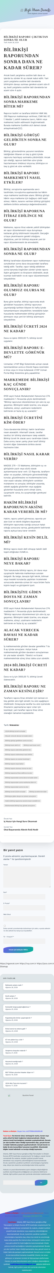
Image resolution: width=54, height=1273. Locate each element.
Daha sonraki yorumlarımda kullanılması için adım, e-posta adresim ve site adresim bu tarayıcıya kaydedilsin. (26, 929)
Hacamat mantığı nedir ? (14, 1061)
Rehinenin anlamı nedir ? (14, 985)
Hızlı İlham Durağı (38, 10)
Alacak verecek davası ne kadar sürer (18, 736)
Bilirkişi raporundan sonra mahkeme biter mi (20, 782)
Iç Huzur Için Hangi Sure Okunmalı (20, 821)
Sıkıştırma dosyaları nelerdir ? (16, 1051)
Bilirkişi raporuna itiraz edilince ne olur (18, 773)
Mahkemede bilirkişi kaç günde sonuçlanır (20, 805)
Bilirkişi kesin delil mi (12, 745)
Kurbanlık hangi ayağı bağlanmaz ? (17, 1007)
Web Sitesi (7, 914)
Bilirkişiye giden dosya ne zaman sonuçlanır (20, 796)
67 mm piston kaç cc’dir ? (14, 1040)
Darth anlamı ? (10, 996)
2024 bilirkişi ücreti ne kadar (15, 731)
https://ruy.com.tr (28, 963)
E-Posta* (6, 903)
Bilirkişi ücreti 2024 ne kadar (15, 792)
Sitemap (4, 966)
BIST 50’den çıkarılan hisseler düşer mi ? (19, 1072)
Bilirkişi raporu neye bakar (14, 764)
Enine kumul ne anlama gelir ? (15, 1029)
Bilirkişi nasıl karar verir (32, 745)
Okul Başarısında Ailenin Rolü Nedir (21, 829)
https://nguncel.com (9, 963)
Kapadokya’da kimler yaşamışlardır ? (18, 1018)
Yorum (5, 865)
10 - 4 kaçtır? (8, 937)
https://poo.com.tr (45, 963)
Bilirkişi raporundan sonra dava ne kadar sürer (21, 778)
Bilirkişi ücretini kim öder (37, 792)
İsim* (5, 892)
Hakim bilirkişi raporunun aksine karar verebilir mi (22, 801)
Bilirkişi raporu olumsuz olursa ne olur (18, 768)
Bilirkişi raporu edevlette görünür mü (18, 750)
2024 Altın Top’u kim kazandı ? (16, 1083)
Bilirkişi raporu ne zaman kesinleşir (17, 759)
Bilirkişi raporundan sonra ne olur (16, 787)
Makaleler (14, 725)
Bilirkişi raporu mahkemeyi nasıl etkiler (18, 754)
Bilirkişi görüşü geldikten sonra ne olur (18, 740)
